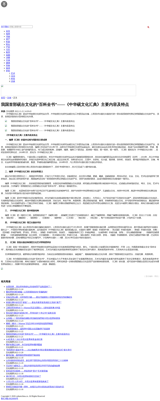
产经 (8, 47)
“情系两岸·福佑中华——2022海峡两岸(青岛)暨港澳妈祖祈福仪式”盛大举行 (39, 350)
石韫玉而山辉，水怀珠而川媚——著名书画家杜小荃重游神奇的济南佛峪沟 (39, 297)
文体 (8, 60)
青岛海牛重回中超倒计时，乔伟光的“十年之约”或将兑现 (31, 313)
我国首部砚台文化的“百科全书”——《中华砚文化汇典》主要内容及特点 (38, 334)
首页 (8, 31)
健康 (8, 63)
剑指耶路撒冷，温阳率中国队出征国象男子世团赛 (28, 329)
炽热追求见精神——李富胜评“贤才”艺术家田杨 (27, 371)
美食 (8, 65)
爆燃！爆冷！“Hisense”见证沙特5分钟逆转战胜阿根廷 (29, 323)
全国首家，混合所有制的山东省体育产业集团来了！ (29, 287)
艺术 (13, 73)
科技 (13, 79)
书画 (8, 36)
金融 (8, 55)
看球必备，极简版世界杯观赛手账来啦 (23, 355)
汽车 (8, 50)
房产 (8, 39)
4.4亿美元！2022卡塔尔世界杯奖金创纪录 (24, 339)
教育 (8, 52)
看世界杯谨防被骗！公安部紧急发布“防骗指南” (27, 292)
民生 (8, 44)
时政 (8, 42)
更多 (8, 71)
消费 (8, 57)
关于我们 (5, 26)
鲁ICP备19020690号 (9, 398)
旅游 (8, 68)
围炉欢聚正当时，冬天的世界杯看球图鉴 (24, 345)
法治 (13, 76)
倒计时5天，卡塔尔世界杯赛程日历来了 (23, 376)
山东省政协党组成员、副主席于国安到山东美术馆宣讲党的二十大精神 (37, 360)
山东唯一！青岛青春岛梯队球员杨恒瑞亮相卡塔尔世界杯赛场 (33, 318)
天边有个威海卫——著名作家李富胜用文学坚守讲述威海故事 (33, 366)
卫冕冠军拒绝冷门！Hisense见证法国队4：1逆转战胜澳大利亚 (33, 308)
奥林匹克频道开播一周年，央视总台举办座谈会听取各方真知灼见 (35, 387)
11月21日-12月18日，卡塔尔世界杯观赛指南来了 (27, 381)
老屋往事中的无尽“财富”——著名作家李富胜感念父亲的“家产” (34, 302)
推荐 (8, 34)
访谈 (13, 81)
